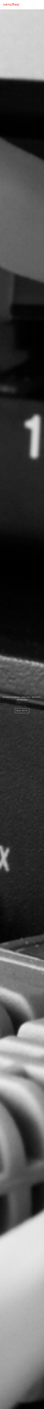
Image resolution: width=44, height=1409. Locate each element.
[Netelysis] (11, 5)
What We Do (25, 710)
